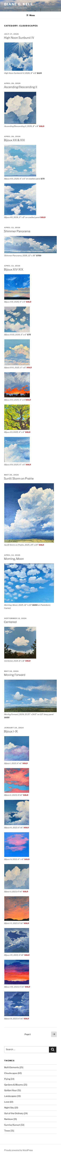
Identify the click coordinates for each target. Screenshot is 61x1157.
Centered (10, 622)
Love (6, 1102)
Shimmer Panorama (17, 231)
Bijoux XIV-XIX (13, 269)
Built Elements (11, 1067)
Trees (7, 1130)
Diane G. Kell (18, 4)
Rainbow (8, 1119)
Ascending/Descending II (20, 87)
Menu (32, 15)
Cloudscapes (10, 1073)
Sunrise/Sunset (12, 1125)
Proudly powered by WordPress (18, 1150)
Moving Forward (14, 675)
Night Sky (9, 1107)
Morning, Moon (14, 558)
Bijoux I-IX (11, 731)
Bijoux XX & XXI (14, 140)
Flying (7, 1079)
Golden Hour (10, 1090)
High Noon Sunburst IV (19, 37)
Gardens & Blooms (13, 1084)
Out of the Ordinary (13, 1113)
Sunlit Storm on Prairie (19, 478)
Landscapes (10, 1096)
